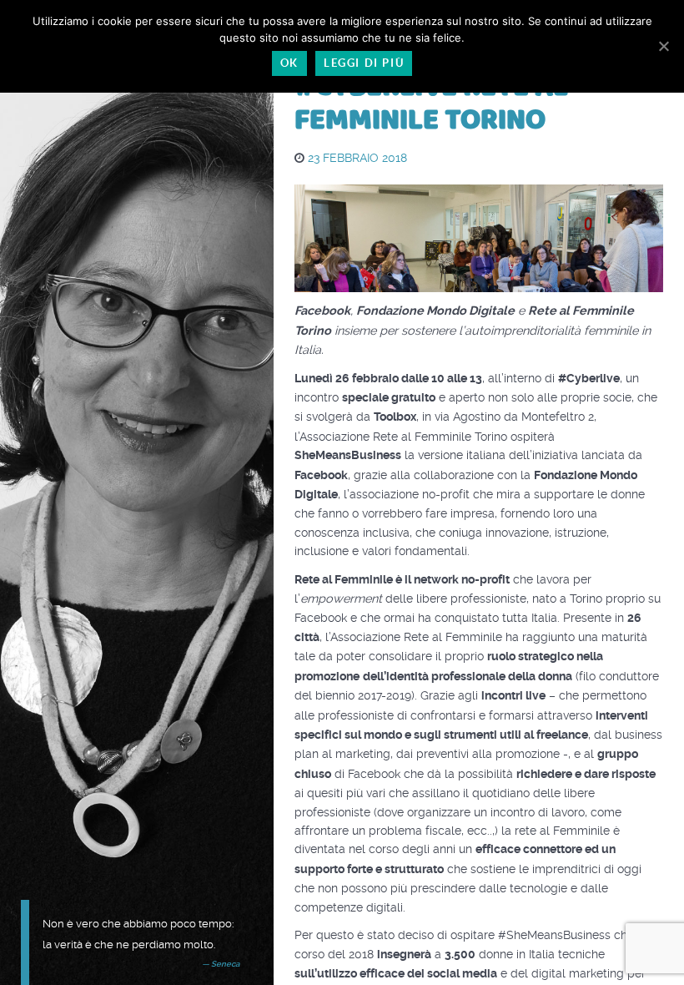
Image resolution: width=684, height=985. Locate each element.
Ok (289, 63)
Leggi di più (364, 63)
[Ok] (663, 46)
